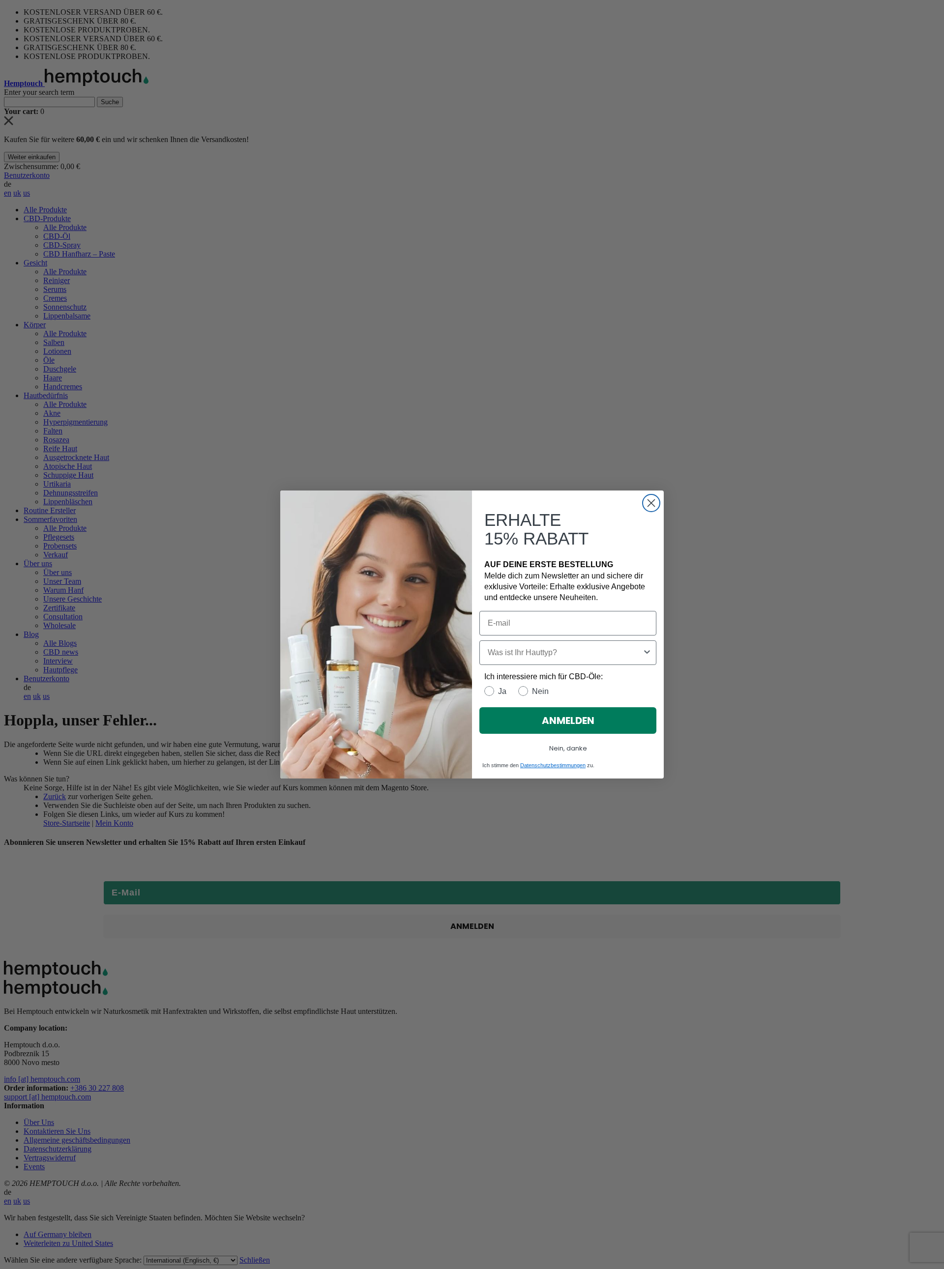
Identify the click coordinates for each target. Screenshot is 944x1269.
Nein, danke (568, 748)
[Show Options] (647, 652)
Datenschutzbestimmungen (553, 765)
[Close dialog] (651, 503)
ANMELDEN (568, 720)
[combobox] (565, 652)
